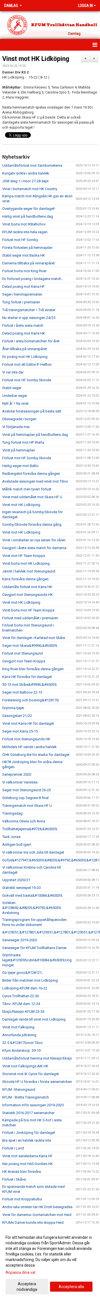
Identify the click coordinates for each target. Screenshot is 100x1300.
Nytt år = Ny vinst (15, 403)
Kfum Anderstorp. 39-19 (21, 1050)
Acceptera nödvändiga (27, 1287)
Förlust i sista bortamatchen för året (30, 341)
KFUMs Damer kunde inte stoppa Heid (33, 1222)
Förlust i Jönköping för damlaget (28, 1133)
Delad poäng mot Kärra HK (23, 333)
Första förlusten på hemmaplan (27, 247)
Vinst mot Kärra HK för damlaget (28, 723)
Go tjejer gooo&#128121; (22, 972)
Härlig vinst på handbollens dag (27, 216)
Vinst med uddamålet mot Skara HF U (32, 497)
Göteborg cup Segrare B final (25, 798)
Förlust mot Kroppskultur (22, 1199)
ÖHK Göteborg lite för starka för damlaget (35, 755)
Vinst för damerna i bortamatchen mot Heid (36, 1215)
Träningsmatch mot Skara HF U (27, 805)
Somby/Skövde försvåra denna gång (31, 524)
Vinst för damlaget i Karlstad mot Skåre (33, 638)
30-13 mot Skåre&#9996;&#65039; (29, 684)
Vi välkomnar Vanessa (20, 782)
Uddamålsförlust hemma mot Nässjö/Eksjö (37, 1058)
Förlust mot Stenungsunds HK (26, 739)
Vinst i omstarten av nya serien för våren (34, 540)
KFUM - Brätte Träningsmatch (25, 1097)
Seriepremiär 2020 (16, 774)
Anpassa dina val (20, 1272)
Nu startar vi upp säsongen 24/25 (28, 318)
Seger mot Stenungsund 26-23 (26, 790)
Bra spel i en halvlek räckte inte (26, 1140)
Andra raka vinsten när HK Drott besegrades (37, 1207)
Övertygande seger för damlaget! (28, 209)
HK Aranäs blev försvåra (21, 1171)
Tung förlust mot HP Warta (23, 442)
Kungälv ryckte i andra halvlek (25, 173)
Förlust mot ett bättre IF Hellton (27, 364)
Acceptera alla (71, 1286)
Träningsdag (12, 813)
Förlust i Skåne (14, 1179)
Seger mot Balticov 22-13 (22, 692)
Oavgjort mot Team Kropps (23, 661)
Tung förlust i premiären (21, 302)
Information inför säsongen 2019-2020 (33, 1105)
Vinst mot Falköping (18, 1027)
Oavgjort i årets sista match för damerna (34, 548)
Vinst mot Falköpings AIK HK (25, 1066)
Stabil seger (11, 388)
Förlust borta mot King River (24, 271)
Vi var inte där (13, 372)
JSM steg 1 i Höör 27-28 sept (25, 181)
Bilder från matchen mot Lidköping (30, 980)
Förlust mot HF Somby (20, 240)
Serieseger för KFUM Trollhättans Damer (34, 948)
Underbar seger (14, 396)
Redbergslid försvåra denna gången (31, 473)
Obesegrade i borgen (19, 419)
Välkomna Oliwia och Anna (23, 821)
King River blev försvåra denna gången (33, 669)
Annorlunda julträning (19, 1035)
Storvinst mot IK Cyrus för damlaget (30, 1074)
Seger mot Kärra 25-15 (20, 731)
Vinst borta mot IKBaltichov (24, 224)
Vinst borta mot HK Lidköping (26, 563)
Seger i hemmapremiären (22, 294)
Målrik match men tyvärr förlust (26, 489)
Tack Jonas (11, 837)
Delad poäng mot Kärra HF (23, 286)
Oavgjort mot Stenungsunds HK (27, 595)
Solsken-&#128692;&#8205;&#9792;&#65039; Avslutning (31, 908)
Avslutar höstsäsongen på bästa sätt (31, 411)
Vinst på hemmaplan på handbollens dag (35, 434)
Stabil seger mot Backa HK (23, 255)
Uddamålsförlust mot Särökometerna (32, 165)
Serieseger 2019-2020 (19, 940)
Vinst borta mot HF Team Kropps (28, 610)
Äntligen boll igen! (16, 844)
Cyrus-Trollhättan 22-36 (20, 996)
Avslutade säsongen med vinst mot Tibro (35, 481)
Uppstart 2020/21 (16, 880)
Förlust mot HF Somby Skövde (26, 380)
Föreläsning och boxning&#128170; (30, 700)
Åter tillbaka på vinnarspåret (24, 349)
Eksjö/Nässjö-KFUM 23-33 (23, 1011)
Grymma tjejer (13, 708)
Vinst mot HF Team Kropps (23, 556)
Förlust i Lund (13, 1148)
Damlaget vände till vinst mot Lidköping (34, 1019)
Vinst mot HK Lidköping (35, 59)
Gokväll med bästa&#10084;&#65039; (32, 895)
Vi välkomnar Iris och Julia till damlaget (33, 852)
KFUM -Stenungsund (18, 1089)
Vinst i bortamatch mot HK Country (29, 189)
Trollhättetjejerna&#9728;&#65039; (30, 829)
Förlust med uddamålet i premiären (30, 618)
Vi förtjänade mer (16, 427)
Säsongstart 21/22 (17, 716)
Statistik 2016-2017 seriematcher (28, 1113)
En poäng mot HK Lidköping (25, 357)
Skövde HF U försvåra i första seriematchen (37, 1082)
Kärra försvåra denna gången (25, 579)
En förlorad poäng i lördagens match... (33, 279)
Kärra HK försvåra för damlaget (27, 677)
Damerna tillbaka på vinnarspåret (28, 263)
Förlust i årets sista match (22, 325)
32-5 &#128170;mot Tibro (22, 1043)
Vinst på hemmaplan (18, 450)
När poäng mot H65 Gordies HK (27, 1164)
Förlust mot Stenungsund (22, 653)
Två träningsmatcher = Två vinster (28, 310)
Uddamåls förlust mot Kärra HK (27, 587)
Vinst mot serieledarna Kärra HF (27, 1156)
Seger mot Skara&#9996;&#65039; (30, 645)
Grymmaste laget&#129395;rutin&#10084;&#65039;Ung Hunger (37, 960)
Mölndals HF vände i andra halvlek (29, 747)
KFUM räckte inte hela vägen (25, 232)
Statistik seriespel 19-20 (21, 888)
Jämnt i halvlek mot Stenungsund (28, 571)
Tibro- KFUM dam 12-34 (21, 1004)
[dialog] (50, 1263)
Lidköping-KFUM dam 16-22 (24, 988)
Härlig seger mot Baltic (20, 466)
